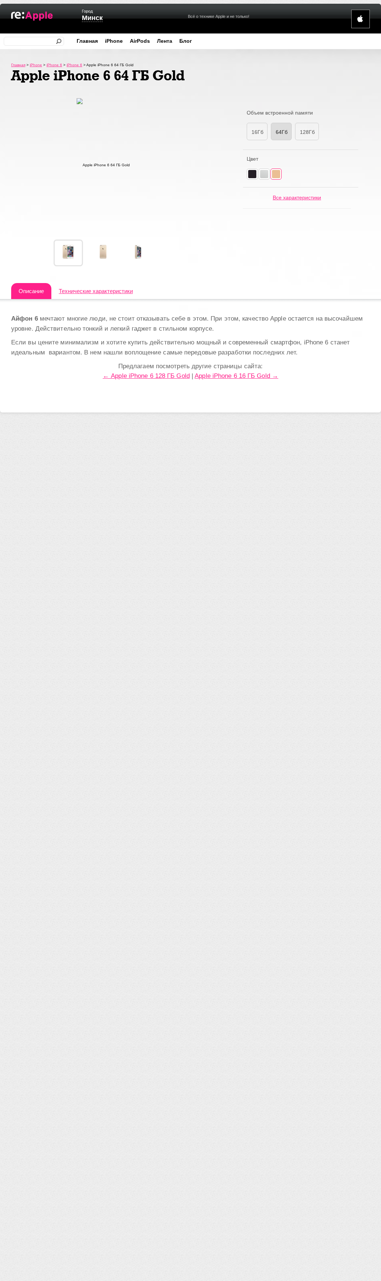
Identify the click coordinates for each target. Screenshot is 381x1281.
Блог (185, 41)
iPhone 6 (54, 65)
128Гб (307, 132)
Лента (164, 41)
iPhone (114, 41)
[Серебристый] (264, 174)
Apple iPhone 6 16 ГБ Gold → (236, 375)
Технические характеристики (96, 291)
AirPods (140, 41)
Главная (87, 41)
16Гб (257, 132)
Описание (31, 291)
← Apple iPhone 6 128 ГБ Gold (146, 375)
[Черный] (252, 174)
